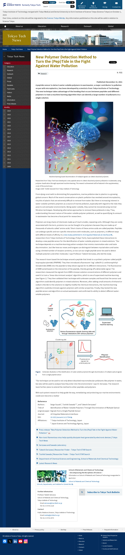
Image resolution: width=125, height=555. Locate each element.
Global (81, 550)
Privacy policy (39, 530)
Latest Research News (48, 463)
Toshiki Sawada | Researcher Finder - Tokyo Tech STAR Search (64, 454)
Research (44, 73)
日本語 (46, 2)
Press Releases (87, 530)
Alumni (105, 543)
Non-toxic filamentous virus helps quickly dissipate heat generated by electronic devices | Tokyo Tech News (78, 439)
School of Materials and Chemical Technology (84, 481)
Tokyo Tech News (17, 49)
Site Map (63, 530)
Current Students (107, 546)
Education (82, 541)
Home (5, 49)
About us (15, 530)
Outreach (81, 547)
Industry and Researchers (110, 540)
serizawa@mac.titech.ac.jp (53, 503)
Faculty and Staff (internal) (110, 549)
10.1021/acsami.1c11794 (60, 417)
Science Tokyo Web (55, 18)
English (52, 2)
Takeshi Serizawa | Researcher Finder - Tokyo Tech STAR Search (65, 449)
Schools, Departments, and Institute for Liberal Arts (54, 484)
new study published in (87, 235)
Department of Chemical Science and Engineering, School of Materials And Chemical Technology (78, 459)
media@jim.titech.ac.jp (52, 515)
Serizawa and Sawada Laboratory (52, 445)
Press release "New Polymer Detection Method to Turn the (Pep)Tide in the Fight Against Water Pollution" (78, 431)
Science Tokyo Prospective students (110, 536)
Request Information (111, 530)
